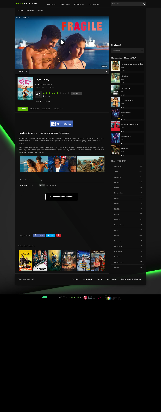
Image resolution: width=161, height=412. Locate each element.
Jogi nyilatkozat (112, 279)
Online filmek (51, 4)
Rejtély (116, 267)
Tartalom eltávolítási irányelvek (131, 279)
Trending (99, 279)
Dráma (116, 198)
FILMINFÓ (23, 109)
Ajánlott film (118, 166)
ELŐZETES (46, 109)
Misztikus (117, 257)
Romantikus (39, 102)
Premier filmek (65, 4)
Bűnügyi (116, 182)
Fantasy (116, 214)
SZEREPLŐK (34, 109)
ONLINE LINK (58, 109)
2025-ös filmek (79, 4)
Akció (116, 172)
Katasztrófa (118, 246)
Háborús (117, 219)
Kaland (116, 235)
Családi (116, 188)
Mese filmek (118, 251)
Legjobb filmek (87, 279)
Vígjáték (47, 102)
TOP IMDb (75, 279)
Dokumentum (118, 193)
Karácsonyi (117, 241)
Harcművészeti (119, 225)
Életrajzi (116, 203)
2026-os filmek (94, 4)
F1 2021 (116, 209)
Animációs (117, 177)
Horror (116, 230)
